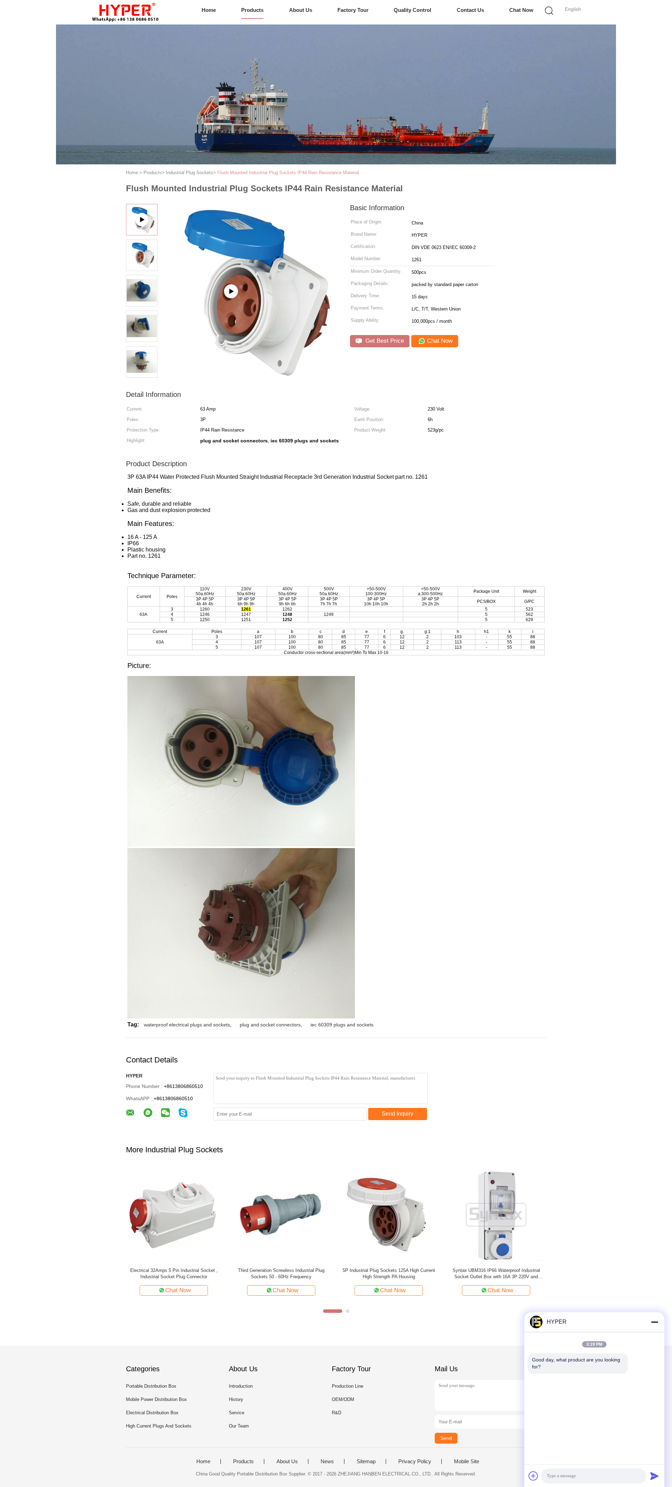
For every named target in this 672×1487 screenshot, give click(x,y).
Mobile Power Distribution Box (156, 1399)
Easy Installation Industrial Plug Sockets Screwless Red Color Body (174, 1273)
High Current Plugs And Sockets (158, 1426)
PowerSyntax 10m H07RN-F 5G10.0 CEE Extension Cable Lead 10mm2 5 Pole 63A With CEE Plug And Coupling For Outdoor (388, 1274)
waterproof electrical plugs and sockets (187, 1024)
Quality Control (412, 10)
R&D (336, 1412)
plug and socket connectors (270, 1024)
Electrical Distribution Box (152, 1412)
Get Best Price (384, 340)
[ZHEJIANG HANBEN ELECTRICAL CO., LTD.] (125, 12)
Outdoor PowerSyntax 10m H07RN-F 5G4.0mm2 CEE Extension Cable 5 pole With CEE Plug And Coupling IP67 (496, 1274)
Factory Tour (353, 10)
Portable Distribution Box (151, 1386)
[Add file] (533, 1476)
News (327, 1461)
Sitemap (366, 1461)
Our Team (239, 1426)
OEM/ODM (343, 1399)
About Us (300, 10)
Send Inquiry (397, 1114)
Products (252, 10)
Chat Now (521, 10)
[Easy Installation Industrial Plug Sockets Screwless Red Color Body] (174, 1214)
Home (209, 10)
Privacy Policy (414, 1461)
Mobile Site (466, 1461)
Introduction (241, 1386)
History (236, 1399)
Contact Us (470, 10)
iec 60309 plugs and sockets (341, 1024)
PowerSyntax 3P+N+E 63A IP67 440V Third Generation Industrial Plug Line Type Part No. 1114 (281, 1274)
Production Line (347, 1386)
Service (236, 1412)
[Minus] (654, 1322)
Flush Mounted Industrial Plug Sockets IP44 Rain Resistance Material (288, 172)
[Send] (654, 1476)
